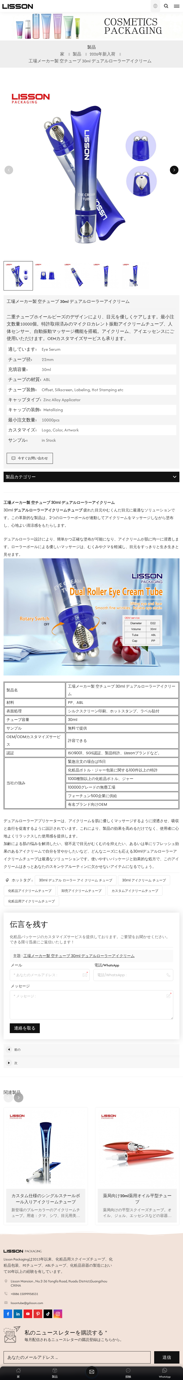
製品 (77, 54)
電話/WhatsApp (106, 965)
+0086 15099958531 (24, 1294)
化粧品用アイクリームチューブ (31, 901)
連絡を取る (25, 1028)
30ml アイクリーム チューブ (144, 880)
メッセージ (20, 986)
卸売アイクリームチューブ (81, 890)
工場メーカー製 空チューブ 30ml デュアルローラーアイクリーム (79, 956)
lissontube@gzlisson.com (27, 1303)
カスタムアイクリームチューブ (135, 890)
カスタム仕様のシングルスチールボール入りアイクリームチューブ (45, 1199)
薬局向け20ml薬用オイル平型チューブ (137, 1199)
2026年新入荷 (102, 54)
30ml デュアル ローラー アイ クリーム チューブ (75, 880)
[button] (174, 170)
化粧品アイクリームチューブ (29, 890)
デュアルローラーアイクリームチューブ (48, 510)
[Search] (166, 6)
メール (16, 965)
